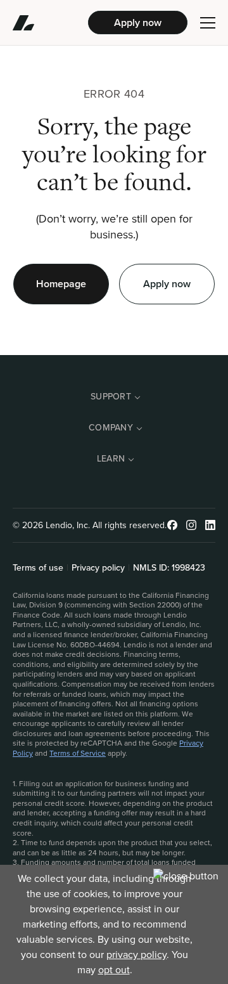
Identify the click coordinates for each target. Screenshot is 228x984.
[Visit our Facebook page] (172, 525)
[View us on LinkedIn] (210, 525)
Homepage (61, 283)
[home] (50, 22)
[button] (208, 23)
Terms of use (38, 568)
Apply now (138, 22)
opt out (114, 969)
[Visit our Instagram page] (191, 525)
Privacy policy (98, 568)
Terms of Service (77, 753)
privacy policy (136, 954)
